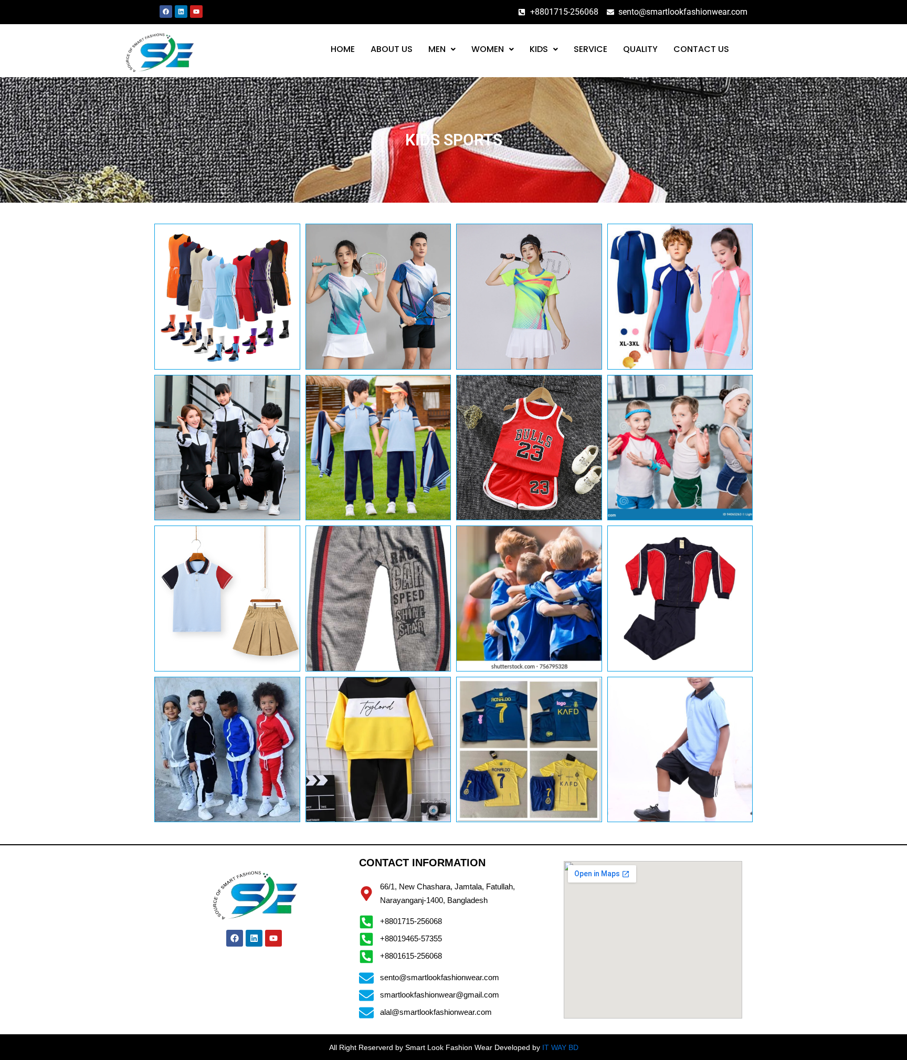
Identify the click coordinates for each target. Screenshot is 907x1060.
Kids (539, 49)
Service (590, 49)
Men (437, 49)
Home (343, 49)
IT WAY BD (560, 1047)
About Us (392, 49)
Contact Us (701, 49)
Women (487, 49)
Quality (640, 49)
